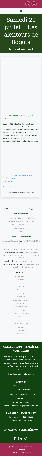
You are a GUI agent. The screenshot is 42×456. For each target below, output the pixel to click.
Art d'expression (21, 276)
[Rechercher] (38, 201)
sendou (21, 327)
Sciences (21, 320)
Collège (15, 176)
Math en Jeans (21, 303)
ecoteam (21, 283)
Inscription (21, 290)
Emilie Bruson (13, 116)
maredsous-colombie (26, 176)
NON (21, 231)
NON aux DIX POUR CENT (21, 225)
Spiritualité (21, 330)
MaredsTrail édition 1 (21, 228)
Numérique (21, 310)
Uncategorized (21, 334)
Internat (21, 293)
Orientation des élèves (21, 313)
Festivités (21, 286)
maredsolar (21, 297)
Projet (14, 178)
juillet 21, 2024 (27, 116)
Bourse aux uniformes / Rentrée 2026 (21, 218)
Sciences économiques (21, 323)
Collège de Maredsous (10, 241)
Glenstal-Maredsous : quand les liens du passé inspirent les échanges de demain (21, 255)
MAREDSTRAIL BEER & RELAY (27, 261)
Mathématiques (21, 307)
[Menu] (21, 11)
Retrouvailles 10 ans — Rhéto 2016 (21, 221)
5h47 (8, 119)
